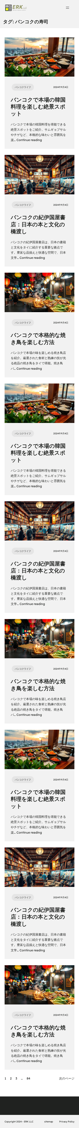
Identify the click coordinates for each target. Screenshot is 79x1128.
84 (28, 1078)
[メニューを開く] (67, 7)
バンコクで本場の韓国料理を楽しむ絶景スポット (38, 106)
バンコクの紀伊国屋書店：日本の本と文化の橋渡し (38, 224)
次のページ (66, 1078)
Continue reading (29, 140)
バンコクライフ (23, 87)
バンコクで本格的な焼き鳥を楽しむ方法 (38, 338)
